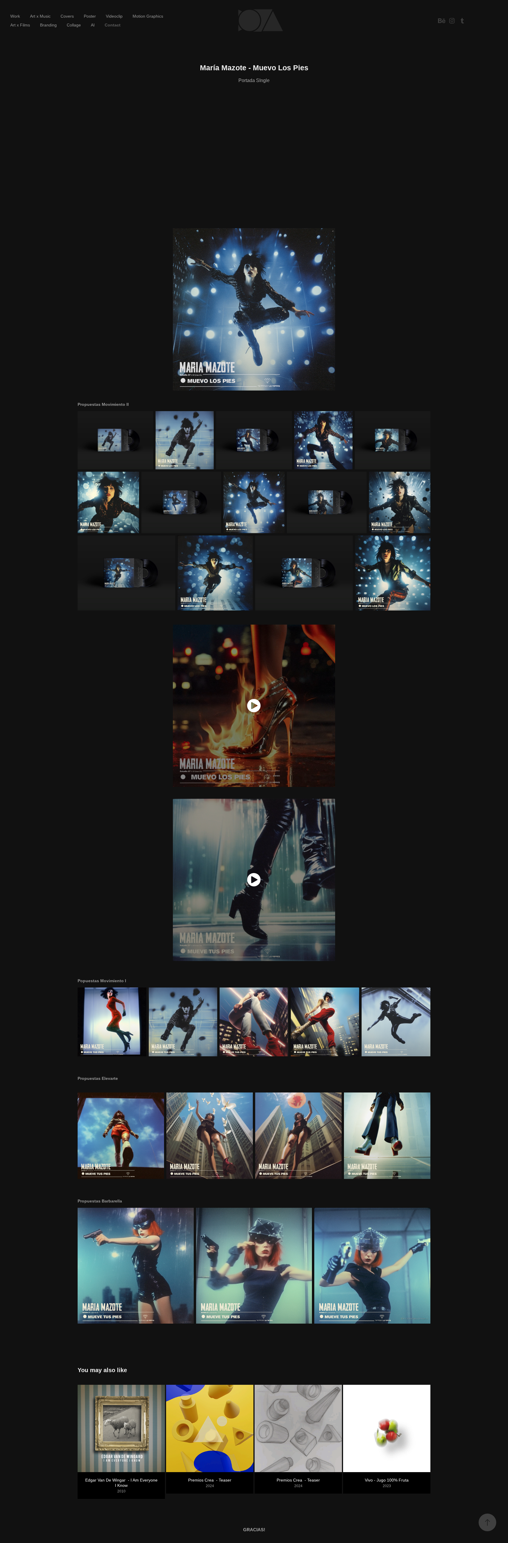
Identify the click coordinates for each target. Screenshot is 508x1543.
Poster (90, 16)
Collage (74, 25)
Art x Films (20, 25)
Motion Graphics (148, 16)
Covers (67, 16)
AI (93, 25)
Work (15, 16)
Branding (48, 25)
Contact (113, 25)
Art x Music (40, 16)
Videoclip (114, 16)
